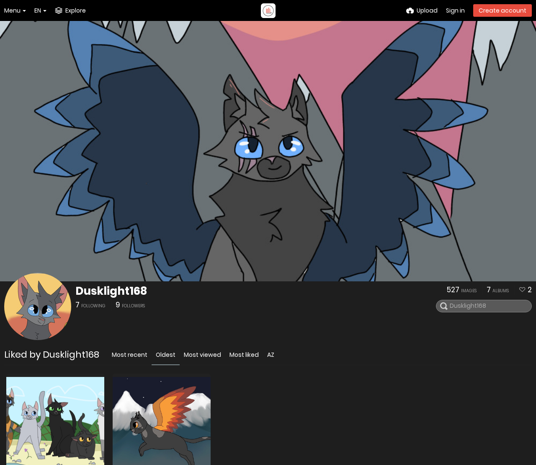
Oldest (165, 355)
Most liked (244, 355)
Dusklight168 (111, 291)
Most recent (129, 355)
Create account (502, 10)
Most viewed (202, 355)
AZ (270, 355)
